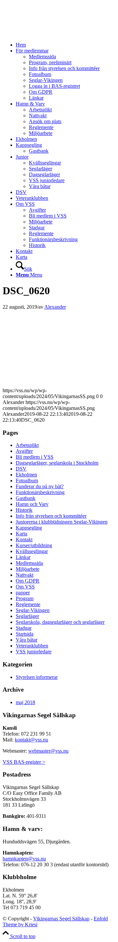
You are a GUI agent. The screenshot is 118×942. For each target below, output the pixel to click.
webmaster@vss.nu (48, 751)
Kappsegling (29, 527)
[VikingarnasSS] (52, 33)
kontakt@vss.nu (31, 739)
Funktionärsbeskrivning (40, 492)
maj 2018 (25, 702)
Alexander (55, 307)
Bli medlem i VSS (34, 457)
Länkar (23, 557)
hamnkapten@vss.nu (24, 858)
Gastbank (25, 498)
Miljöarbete (27, 569)
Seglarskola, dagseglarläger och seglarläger (60, 622)
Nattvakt (24, 575)
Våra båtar (26, 640)
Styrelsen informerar (37, 677)
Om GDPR (27, 581)
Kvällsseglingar (32, 551)
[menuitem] (65, 45)
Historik (24, 510)
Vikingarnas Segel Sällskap (61, 918)
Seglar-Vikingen (32, 610)
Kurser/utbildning (34, 545)
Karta (21, 533)
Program (24, 598)
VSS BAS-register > (24, 762)
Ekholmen (26, 474)
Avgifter (24, 451)
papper (23, 592)
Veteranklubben (32, 645)
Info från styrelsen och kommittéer (51, 516)
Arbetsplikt (27, 445)
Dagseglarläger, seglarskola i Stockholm (57, 463)
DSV (21, 468)
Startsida (24, 634)
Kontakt (24, 539)
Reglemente (28, 604)
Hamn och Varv (32, 504)
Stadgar (23, 628)
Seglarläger (27, 616)
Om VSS (25, 586)
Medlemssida (29, 563)
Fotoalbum (27, 480)
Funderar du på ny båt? (40, 486)
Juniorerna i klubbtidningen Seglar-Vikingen (62, 522)
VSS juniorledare (33, 651)
